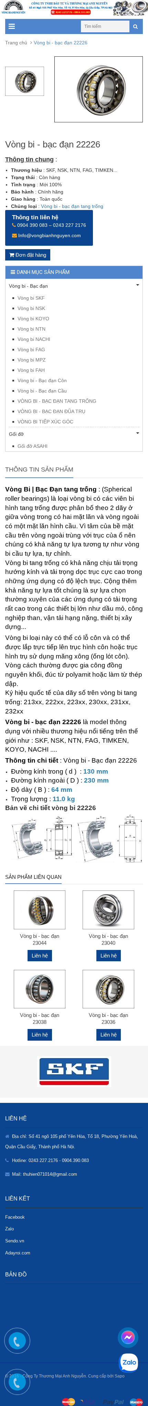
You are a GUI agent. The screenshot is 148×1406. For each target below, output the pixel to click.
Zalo (9, 1228)
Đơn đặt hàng (30, 255)
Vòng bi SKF (31, 298)
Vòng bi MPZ (32, 360)
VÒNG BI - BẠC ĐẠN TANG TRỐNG (57, 401)
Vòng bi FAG (31, 349)
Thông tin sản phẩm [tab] (39, 469)
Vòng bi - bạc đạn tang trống (72, 206)
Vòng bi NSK (31, 308)
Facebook (15, 1217)
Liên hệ (40, 956)
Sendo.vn (14, 1240)
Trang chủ (16, 42)
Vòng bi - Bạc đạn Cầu (42, 391)
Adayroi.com (17, 1252)
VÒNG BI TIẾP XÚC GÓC (45, 421)
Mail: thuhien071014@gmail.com (44, 1174)
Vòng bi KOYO (33, 318)
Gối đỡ (16, 434)
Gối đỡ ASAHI (32, 446)
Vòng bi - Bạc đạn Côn (42, 380)
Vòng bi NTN (31, 329)
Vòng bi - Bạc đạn (28, 286)
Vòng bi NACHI (34, 339)
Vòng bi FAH (31, 370)
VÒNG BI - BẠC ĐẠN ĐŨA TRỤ (51, 411)
